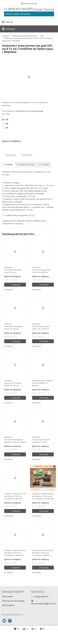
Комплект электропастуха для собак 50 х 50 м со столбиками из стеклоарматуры (12, 383)
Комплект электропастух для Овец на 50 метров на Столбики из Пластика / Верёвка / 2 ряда (43, 496)
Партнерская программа (13, 600)
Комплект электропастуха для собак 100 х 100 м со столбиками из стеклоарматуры (40, 326)
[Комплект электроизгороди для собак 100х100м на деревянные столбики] (43, 251)
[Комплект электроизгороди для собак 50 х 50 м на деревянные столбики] (15, 308)
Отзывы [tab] (45, 164)
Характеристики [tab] (27, 164)
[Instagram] (10, 621)
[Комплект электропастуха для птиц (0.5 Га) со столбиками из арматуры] (15, 251)
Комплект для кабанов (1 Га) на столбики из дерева (43, 383)
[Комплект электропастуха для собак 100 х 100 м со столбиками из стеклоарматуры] (43, 308)
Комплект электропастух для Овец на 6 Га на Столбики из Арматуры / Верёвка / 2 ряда (15, 552)
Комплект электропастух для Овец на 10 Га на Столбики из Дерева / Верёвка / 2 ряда (15, 496)
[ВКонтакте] (4, 621)
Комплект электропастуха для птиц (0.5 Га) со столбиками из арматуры (12, 269)
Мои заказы (7, 596)
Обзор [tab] (9, 164)
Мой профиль (8, 605)
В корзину (16, 284)
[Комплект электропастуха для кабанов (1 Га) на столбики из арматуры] (43, 421)
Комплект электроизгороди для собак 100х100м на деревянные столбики (41, 269)
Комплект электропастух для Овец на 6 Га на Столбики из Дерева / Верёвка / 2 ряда (43, 552)
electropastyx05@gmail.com (43, 603)
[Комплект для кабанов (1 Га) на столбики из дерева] (43, 365)
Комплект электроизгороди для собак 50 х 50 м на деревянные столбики (13, 326)
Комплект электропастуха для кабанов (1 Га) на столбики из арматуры (42, 439)
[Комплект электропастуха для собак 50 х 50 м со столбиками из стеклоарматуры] (15, 365)
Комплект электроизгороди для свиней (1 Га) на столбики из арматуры (15, 439)
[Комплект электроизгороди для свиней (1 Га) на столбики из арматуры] (15, 421)
